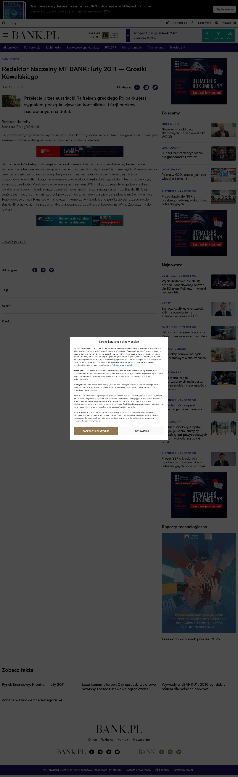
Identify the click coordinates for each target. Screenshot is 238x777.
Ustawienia (142, 431)
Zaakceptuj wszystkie (96, 431)
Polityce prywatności (122, 365)
